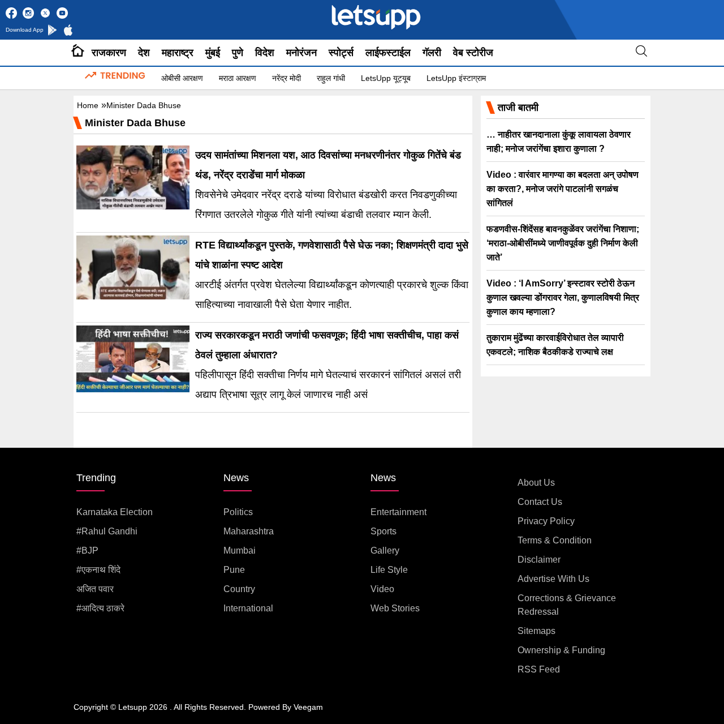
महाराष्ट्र (177, 52)
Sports (383, 531)
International (248, 608)
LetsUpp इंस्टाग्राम (456, 78)
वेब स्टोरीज (473, 52)
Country (239, 589)
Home (87, 105)
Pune (234, 570)
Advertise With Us (553, 579)
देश (144, 52)
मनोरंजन (301, 52)
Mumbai (239, 550)
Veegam (308, 707)
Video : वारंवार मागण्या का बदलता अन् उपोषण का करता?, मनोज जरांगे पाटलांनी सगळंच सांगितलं (562, 189)
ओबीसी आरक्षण (182, 78)
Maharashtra (248, 531)
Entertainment (398, 512)
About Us (536, 482)
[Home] (77, 52)
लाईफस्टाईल (388, 52)
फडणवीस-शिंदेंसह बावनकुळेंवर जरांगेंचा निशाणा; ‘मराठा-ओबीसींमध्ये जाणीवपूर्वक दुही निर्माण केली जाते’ (562, 243)
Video (382, 589)
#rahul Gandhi (106, 531)
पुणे (237, 52)
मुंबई (212, 52)
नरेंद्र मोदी (286, 78)
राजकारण (109, 52)
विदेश (264, 52)
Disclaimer (539, 559)
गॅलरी (432, 52)
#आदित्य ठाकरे (100, 608)
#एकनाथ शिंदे (98, 570)
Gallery (384, 550)
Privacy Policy (546, 521)
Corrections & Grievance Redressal (567, 604)
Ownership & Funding (561, 650)
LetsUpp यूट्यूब (386, 78)
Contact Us (540, 502)
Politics (238, 512)
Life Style (389, 570)
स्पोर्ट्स (341, 52)
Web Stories (395, 608)
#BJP (87, 550)
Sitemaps (536, 631)
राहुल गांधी (331, 78)
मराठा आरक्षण (237, 78)
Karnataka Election (114, 512)
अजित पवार (95, 589)
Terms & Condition (555, 540)
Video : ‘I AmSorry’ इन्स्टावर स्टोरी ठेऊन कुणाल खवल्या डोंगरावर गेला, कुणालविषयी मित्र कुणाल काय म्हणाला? (562, 297)
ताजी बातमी (518, 107)
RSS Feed (539, 669)
